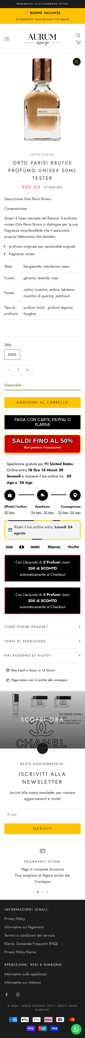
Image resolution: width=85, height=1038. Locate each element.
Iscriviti (42, 828)
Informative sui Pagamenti (24, 927)
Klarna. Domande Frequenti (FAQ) (31, 943)
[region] (42, 866)
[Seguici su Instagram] (18, 994)
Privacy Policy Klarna (20, 952)
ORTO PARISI (42, 154)
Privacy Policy (14, 918)
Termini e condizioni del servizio (29, 935)
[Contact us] (76, 1029)
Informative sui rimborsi (22, 982)
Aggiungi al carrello (43, 402)
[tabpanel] (42, 267)
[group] (42, 719)
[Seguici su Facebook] (6, 994)
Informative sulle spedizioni (25, 974)
